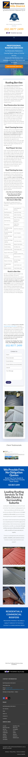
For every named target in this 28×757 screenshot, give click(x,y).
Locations (5, 718)
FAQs (4, 711)
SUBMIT (8, 382)
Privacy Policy (13, 751)
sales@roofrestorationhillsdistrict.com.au (15, 689)
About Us (5, 713)
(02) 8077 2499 (14, 29)
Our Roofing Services (14, 66)
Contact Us (5, 716)
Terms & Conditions (21, 751)
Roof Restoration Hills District (10, 326)
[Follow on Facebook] (4, 698)
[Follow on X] (9, 698)
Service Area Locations (17, 663)
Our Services (5, 708)
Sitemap (7, 751)
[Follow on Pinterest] (6, 698)
